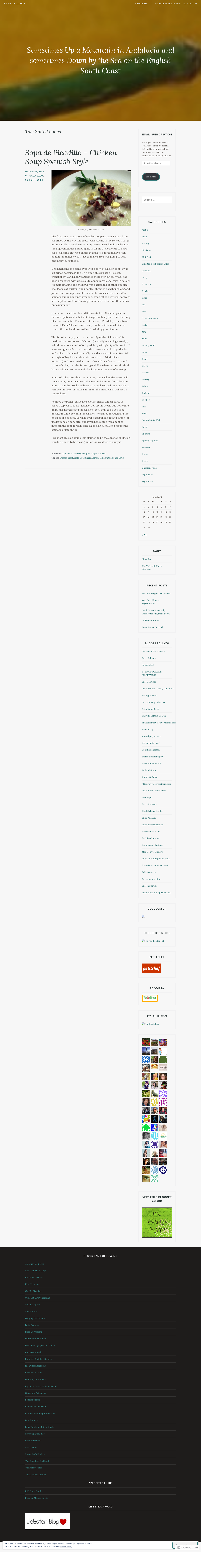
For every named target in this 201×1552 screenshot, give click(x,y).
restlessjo (147, 797)
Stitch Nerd (31, 1447)
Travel (145, 461)
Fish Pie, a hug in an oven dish (156, 593)
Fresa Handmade (33, 1352)
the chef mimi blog (151, 743)
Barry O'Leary (149, 658)
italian (145, 325)
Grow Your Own (150, 318)
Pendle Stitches (32, 1399)
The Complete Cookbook (37, 1461)
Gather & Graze (149, 777)
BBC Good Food (33, 1491)
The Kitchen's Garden (152, 811)
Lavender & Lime (33, 1372)
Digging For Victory (35, 1318)
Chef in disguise (149, 886)
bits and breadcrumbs (152, 824)
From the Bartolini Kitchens (38, 1359)
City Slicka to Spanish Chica (155, 264)
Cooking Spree (32, 1304)
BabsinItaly (147, 729)
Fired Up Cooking (33, 1332)
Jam (144, 332)
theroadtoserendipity (152, 756)
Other (145, 359)
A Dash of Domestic (34, 1264)
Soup (121, 458)
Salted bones (111, 458)
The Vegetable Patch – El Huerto (175, 4)
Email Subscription (157, 134)
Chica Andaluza (14, 4)
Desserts (146, 284)
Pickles (145, 372)
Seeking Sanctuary (151, 749)
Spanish (102, 453)
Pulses (145, 386)
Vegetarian (147, 481)
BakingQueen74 (149, 695)
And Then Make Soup (35, 1270)
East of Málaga (149, 804)
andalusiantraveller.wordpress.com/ (160, 722)
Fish (144, 304)
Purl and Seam (149, 770)
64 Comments (34, 180)
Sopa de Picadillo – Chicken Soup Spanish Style (71, 157)
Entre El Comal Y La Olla (154, 715)
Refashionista (31, 1420)
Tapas (145, 454)
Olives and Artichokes (35, 1393)
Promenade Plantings (152, 845)
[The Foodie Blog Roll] (153, 941)
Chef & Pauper (149, 682)
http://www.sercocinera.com (156, 784)
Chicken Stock (66, 458)
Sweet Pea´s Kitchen (35, 1454)
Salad (144, 413)
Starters (146, 447)
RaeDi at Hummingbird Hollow (40, 1413)
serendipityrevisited (152, 736)
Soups (94, 453)
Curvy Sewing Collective (153, 702)
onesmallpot (148, 665)
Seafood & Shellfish (151, 420)
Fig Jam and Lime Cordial (154, 790)
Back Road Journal (150, 838)
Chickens (146, 250)
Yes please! (151, 176)
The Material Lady (151, 831)
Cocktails (146, 270)
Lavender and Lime (151, 879)
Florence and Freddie (35, 1338)
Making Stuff (148, 345)
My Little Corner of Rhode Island (41, 1386)
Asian (144, 236)
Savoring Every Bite (35, 1433)
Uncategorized (149, 468)
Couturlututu (31, 1311)
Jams (144, 338)
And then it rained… (151, 620)
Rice (144, 406)
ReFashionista (149, 872)
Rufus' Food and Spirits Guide (156, 892)
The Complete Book (151, 763)
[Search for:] (157, 200)
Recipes (86, 453)
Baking (145, 243)
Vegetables (147, 474)
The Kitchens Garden (35, 1474)
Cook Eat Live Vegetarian (37, 1298)
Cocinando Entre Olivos (153, 651)
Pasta (70, 453)
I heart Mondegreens (35, 1365)
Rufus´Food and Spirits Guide (39, 1427)
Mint (102, 458)
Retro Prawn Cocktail (152, 627)
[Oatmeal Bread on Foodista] (150, 998)
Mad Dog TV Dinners (152, 852)
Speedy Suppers (150, 440)
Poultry (77, 453)
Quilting (146, 393)
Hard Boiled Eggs (82, 458)
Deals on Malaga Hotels (36, 1498)
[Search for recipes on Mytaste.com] (150, 1024)
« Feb (144, 535)
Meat (144, 352)
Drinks (145, 291)
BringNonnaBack (150, 709)
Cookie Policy (66, 1546)
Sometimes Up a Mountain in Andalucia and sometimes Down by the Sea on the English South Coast (100, 60)
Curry (144, 277)
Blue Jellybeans (32, 1284)
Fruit (144, 311)
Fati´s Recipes (32, 1325)
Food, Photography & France (156, 858)
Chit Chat (146, 257)
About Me (141, 4)
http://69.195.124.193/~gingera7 (158, 688)
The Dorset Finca (33, 1467)
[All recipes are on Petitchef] (151, 972)
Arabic (145, 230)
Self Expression (33, 1440)
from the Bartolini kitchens (155, 865)
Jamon (95, 458)
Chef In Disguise (33, 1291)
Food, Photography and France (40, 1345)
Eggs (63, 453)
